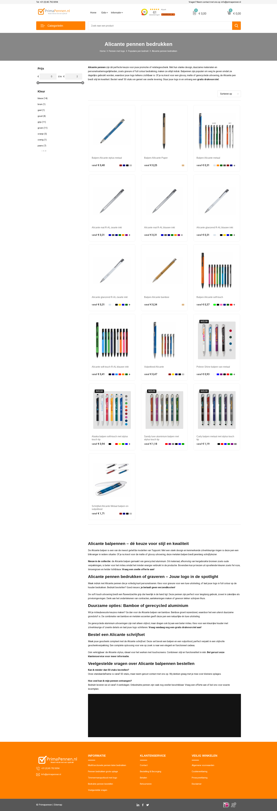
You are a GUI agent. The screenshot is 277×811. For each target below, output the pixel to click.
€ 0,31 (202, 165)
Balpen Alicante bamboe (156, 297)
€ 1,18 (150, 443)
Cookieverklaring (199, 771)
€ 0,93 (202, 374)
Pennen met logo (117, 51)
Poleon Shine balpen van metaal (213, 367)
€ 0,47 (150, 374)
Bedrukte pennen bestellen (100, 784)
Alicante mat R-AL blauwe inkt (159, 227)
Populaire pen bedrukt (138, 51)
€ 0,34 (150, 304)
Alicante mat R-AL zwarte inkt (107, 227)
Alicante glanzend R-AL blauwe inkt (214, 227)
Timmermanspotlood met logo (102, 777)
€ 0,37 (202, 304)
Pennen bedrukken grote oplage (103, 771)
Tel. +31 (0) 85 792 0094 (47, 2)
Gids (103, 12)
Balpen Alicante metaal (208, 158)
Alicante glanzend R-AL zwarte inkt (110, 297)
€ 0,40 (98, 165)
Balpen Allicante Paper (156, 158)
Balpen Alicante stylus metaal (107, 158)
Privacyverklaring (199, 777)
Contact (144, 765)
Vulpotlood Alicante (154, 367)
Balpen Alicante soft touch (209, 297)
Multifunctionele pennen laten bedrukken (107, 765)
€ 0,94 (98, 443)
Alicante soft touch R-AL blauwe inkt (110, 367)
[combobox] (160, 25)
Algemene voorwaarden (203, 765)
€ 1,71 (98, 513)
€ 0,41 (98, 374)
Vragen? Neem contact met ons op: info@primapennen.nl (215, 2)
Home (93, 12)
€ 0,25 (150, 165)
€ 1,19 (202, 443)
